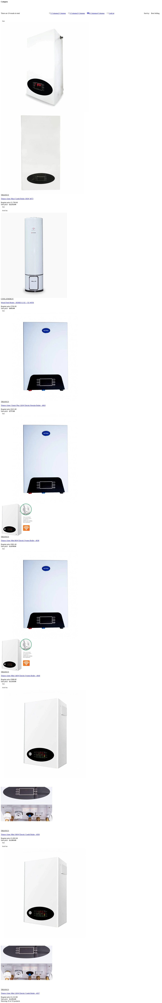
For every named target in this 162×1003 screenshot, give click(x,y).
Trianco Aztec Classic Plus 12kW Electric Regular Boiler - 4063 (23, 405)
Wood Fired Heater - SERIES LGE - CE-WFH (17, 303)
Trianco (5, 195)
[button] (137, 27)
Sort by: (146, 13)
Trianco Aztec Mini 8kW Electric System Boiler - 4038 (20, 541)
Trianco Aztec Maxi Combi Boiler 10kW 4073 (17, 199)
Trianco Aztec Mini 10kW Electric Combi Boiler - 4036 (20, 834)
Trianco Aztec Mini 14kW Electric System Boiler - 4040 (20, 676)
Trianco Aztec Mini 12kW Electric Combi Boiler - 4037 (20, 993)
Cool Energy (7, 299)
